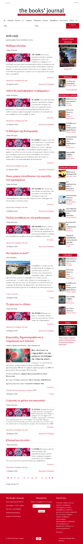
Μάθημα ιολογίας (16, 45)
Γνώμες (8, 294)
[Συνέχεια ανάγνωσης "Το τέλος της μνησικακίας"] (62, 83)
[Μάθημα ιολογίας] (18, 57)
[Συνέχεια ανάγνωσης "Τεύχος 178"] (68, 56)
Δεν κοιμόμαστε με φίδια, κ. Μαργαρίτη (71, 185)
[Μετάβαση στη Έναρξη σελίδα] (8, 478)
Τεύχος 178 (68, 69)
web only (25, 80)
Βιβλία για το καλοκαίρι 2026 (71, 173)
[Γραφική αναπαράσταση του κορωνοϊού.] (18, 355)
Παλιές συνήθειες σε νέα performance (28, 217)
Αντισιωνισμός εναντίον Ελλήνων (71, 197)
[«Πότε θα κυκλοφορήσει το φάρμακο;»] (18, 102)
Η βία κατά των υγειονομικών (71, 100)
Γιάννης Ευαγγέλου (71, 217)
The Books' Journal (71, 85)
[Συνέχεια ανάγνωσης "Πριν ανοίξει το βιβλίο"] (62, 155)
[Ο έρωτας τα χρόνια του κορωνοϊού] (18, 412)
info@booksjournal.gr (13, 512)
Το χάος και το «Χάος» (18, 304)
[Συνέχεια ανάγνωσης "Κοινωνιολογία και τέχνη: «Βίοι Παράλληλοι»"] (62, 142)
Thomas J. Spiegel (71, 132)
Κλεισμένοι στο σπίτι (18, 440)
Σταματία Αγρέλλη (71, 312)
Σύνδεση (76, 2)
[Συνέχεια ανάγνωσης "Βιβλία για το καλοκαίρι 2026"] (62, 174)
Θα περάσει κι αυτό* (17, 253)
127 (28, 478)
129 (36, 478)
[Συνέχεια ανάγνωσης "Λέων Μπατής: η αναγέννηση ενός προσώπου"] (62, 213)
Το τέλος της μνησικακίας (70, 82)
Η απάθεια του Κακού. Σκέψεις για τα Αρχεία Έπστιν (71, 126)
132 (46, 478)
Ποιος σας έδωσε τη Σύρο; (69, 112)
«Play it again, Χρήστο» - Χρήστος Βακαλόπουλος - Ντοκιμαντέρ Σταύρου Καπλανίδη (68, 341)
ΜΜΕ (35, 390)
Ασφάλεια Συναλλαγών (13, 516)
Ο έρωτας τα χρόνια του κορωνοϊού (25, 400)
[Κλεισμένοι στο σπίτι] (18, 452)
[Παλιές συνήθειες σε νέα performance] (18, 229)
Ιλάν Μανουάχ (70, 190)
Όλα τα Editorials (71, 90)
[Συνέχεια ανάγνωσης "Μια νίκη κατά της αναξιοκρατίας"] (62, 226)
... (21, 478)
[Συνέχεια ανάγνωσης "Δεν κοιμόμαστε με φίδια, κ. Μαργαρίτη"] (62, 186)
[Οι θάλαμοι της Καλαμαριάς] (18, 143)
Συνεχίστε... (51, 77)
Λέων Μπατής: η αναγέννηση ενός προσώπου (71, 211)
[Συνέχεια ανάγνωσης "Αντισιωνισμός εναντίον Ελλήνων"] (62, 199)
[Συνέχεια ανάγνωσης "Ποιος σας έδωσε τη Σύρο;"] (62, 114)
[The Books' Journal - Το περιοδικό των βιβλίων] (41, 11)
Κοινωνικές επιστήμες (25, 390)
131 (42, 478)
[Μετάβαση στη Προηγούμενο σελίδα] (11, 478)
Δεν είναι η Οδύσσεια (70, 309)
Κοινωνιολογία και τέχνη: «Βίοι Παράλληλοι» (71, 140)
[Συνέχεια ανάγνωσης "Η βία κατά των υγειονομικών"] (62, 102)
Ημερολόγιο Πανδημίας (46, 84)
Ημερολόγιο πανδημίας (13, 80)
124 (18, 478)
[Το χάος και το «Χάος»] (18, 316)
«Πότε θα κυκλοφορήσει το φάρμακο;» (28, 90)
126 (24, 478)
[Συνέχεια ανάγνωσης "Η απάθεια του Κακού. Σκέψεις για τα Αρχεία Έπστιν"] (62, 127)
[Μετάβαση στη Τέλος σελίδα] (52, 478)
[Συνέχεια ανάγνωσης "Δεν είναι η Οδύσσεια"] (62, 310)
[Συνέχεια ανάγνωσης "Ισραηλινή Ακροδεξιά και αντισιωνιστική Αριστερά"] (62, 240)
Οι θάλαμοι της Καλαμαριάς (22, 131)
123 (14, 478)
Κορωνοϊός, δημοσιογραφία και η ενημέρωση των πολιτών (24, 339)
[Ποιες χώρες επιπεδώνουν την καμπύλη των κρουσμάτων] (18, 191)
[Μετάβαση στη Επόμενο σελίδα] (49, 478)
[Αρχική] (5, 20)
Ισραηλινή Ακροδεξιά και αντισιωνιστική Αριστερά (71, 238)
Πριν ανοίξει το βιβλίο (70, 153)
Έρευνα (15, 390)
